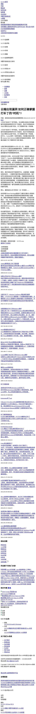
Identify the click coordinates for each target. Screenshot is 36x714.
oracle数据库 (8, 329)
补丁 (4, 243)
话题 (5, 91)
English (6, 648)
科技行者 (31, 680)
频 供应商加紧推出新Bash (13, 528)
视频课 (3, 24)
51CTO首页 (4, 2)
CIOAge (10, 624)
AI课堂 (3, 18)
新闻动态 (7, 642)
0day (7, 426)
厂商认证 (27, 26)
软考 (12, 26)
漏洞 (2, 243)
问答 (7, 33)
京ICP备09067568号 (13, 661)
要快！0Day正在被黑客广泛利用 (14, 468)
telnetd (10, 426)
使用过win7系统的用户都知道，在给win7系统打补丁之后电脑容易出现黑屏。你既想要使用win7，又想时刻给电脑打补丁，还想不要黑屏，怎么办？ (17, 346)
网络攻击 (10, 367)
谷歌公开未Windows (11, 276)
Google (5, 367)
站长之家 (13, 682)
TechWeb (3, 682)
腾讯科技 (9, 680)
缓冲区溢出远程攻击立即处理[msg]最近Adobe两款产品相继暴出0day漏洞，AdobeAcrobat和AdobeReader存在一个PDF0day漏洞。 (18, 268)
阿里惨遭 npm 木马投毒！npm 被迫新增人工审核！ (16, 569)
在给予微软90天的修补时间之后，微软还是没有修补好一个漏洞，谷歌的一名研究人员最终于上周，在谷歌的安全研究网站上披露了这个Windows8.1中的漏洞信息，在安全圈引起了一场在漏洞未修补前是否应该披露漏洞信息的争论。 (17, 282)
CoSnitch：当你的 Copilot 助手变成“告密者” (18, 584)
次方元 (4, 687)
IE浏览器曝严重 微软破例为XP (14, 480)
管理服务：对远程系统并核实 (15, 369)
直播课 (19, 24)
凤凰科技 (20, 680)
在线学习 (3, 31)
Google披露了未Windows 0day (14, 355)
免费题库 (12, 29)
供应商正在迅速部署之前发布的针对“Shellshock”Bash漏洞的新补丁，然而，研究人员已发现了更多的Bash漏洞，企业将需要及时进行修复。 (18, 532)
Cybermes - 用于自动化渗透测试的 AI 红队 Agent (15, 571)
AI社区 (6, 93)
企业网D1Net (27, 685)
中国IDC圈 (20, 685)
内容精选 (7, 86)
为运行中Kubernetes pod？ (13, 388)
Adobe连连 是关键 (10, 263)
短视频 (15, 24)
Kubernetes (4, 398)
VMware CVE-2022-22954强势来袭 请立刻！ (18, 402)
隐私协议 (7, 652)
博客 (2, 4)
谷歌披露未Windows (11, 308)
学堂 (2, 6)
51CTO (6, 624)
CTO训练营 (23, 632)
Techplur (18, 624)
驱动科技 (26, 680)
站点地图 (7, 644)
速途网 (18, 682)
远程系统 (6, 384)
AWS (2, 526)
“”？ (15, 253)
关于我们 (7, 640)
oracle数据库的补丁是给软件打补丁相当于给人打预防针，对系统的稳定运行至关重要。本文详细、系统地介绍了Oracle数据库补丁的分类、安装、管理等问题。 (17, 334)
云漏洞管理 (12, 526)
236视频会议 (13, 685)
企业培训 (3, 14)
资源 (4, 33)
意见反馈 (7, 646)
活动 (5, 97)
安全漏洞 (7, 443)
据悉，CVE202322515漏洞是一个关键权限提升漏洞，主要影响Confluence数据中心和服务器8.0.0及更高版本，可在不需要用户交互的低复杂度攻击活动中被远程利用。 (18, 298)
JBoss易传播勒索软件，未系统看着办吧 (17, 496)
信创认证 (16, 26)
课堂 (10, 33)
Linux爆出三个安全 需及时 (12, 428)
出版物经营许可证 (12, 673)
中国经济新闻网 (25, 682)
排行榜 (11, 24)
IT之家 (32, 682)
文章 (2, 33)
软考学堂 (24, 24)
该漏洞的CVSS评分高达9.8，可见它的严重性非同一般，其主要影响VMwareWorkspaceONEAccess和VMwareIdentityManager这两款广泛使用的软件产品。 (17, 406)
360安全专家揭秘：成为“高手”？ (14, 445)
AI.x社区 (29, 628)
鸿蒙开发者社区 (5, 16)
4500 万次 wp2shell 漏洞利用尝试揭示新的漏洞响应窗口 (18, 580)
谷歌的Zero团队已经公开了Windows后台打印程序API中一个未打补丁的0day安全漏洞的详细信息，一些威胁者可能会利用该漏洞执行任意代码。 (18, 359)
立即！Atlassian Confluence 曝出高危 (15, 294)
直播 (16, 33)
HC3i (14, 624)
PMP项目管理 (5, 29)
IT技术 (32, 26)
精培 (12, 632)
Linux (2, 443)
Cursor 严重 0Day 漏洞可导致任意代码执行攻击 (15, 576)
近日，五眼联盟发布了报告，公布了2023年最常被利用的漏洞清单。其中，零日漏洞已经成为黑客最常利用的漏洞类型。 (17, 472)
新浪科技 (3, 680)
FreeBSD (3, 426)
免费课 (3, 12)
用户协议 (7, 650)
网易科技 (14, 680)
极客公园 (6, 685)
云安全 (8, 243)
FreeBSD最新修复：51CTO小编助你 (15, 416)
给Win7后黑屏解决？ (12, 342)
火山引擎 (9, 687)
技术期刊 (7, 95)
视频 (5, 88)
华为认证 (22, 26)
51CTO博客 (7, 628)
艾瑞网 (8, 682)
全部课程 (3, 26)
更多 (9, 588)
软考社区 (3, 10)
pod (11, 398)
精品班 (3, 8)
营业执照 (4, 673)
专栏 (13, 33)
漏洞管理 (6, 526)
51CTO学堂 (7, 632)
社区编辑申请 (5, 102)
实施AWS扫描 (10, 511)
